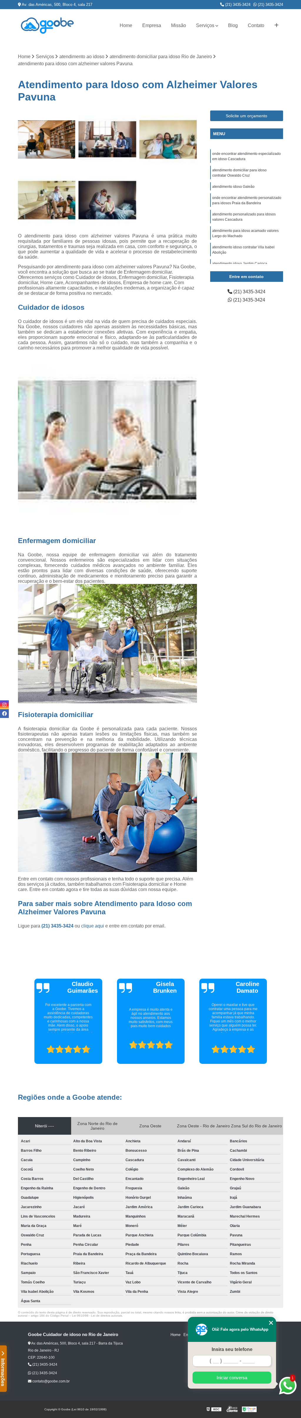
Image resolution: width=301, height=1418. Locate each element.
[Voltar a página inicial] (47, 25)
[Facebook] (4, 713)
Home (126, 25)
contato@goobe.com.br (50, 1381)
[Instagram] (4, 704)
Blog (233, 25)
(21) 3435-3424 (237, 4)
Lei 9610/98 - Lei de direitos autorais (97, 1315)
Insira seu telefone (232, 1349)
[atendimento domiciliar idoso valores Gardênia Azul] (107, 139)
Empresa (151, 25)
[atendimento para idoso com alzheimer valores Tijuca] (47, 200)
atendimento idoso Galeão (233, 187)
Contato (256, 25)
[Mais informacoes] (276, 25)
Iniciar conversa (232, 1377)
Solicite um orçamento (246, 115)
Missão (178, 25)
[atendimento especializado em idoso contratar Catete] (168, 139)
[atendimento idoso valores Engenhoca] (107, 200)
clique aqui (92, 925)
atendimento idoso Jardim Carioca (239, 264)
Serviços (205, 25)
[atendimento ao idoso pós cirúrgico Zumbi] (47, 139)
